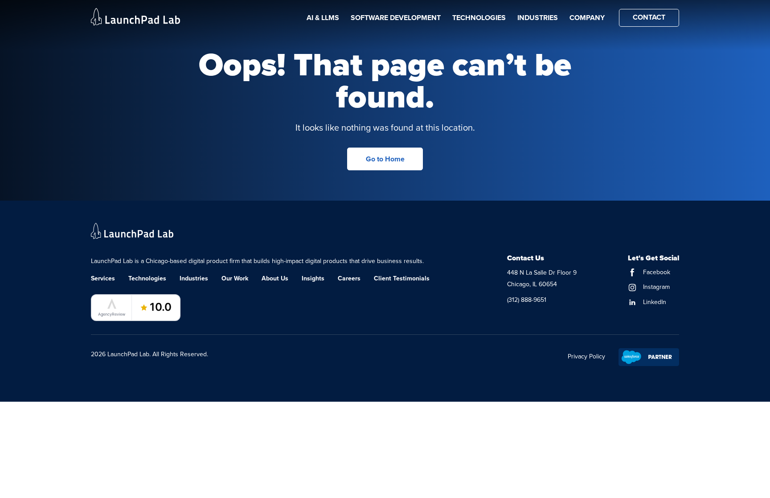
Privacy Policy (586, 356)
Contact (649, 17)
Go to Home (385, 159)
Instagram (655, 286)
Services (103, 278)
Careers (349, 278)
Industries (537, 17)
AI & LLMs (323, 17)
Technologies (479, 17)
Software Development (396, 17)
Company (587, 17)
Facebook (655, 272)
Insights (313, 278)
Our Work (234, 278)
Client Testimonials (402, 278)
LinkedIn (653, 301)
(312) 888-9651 (526, 299)
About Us (275, 278)
